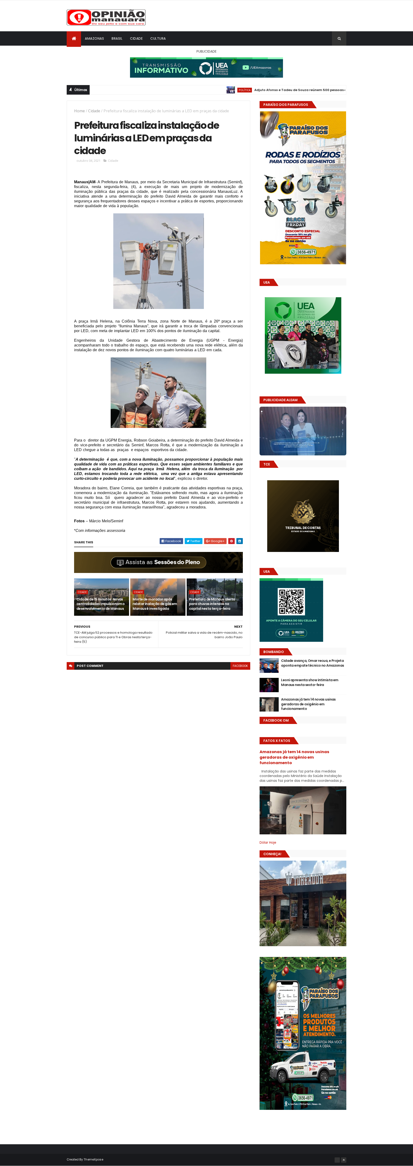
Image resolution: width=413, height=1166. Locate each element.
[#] (337, 1160)
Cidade (136, 38)
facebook (240, 666)
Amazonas (94, 38)
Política (200, 90)
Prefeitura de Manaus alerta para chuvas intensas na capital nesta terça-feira (212, 604)
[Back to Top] (343, 1160)
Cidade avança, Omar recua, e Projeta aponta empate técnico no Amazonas (312, 663)
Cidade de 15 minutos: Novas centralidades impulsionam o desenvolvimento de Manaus (100, 604)
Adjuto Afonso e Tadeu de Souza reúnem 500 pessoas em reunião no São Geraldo (278, 90)
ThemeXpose (93, 1159)
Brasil (117, 38)
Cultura (158, 38)
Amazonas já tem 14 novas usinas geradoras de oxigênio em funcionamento (308, 704)
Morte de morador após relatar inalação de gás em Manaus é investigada (155, 604)
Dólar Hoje (268, 842)
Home (79, 110)
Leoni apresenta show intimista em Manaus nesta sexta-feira (309, 682)
